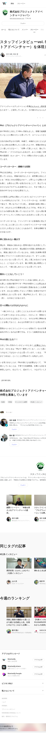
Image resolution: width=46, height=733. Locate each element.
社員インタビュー (36, 402)
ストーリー (34, 29)
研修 (10, 402)
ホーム (3, 29)
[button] (24, 653)
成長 (3, 402)
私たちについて (13, 29)
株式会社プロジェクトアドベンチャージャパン (26, 13)
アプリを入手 (38, 660)
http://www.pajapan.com (17, 18)
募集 (42, 29)
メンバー (25, 29)
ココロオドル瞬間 (21, 402)
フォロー (23, 23)
